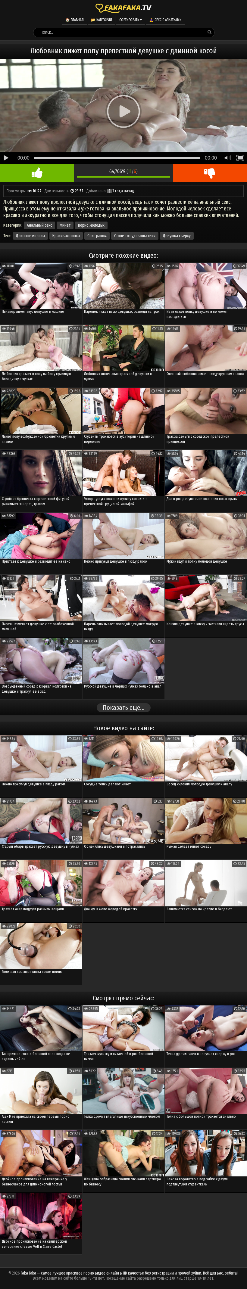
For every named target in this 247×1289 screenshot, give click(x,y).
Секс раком (97, 235)
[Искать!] (209, 32)
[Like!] (37, 173)
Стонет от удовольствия (134, 235)
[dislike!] (210, 173)
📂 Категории (101, 20)
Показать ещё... (123, 708)
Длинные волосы (30, 235)
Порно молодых (91, 225)
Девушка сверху (177, 235)
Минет (65, 225)
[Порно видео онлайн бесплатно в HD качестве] (123, 7)
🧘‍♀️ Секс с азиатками (165, 20)
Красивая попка (66, 235)
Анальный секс (39, 225)
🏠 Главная (74, 20)
